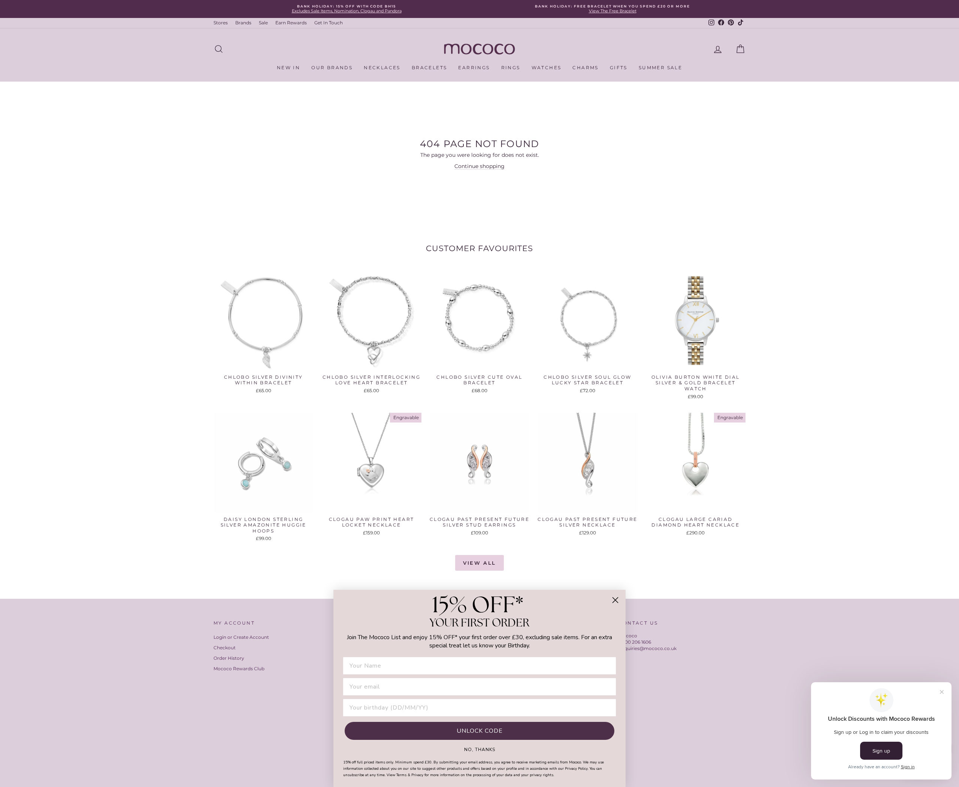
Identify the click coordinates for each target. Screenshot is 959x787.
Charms (585, 67)
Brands (243, 22)
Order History (229, 658)
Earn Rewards (291, 22)
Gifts (618, 67)
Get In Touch (328, 22)
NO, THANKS (479, 749)
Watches (547, 67)
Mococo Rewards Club (239, 668)
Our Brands (332, 67)
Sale (263, 22)
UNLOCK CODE (480, 731)
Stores (221, 22)
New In (288, 67)
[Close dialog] (615, 600)
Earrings (474, 67)
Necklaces (382, 67)
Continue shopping (479, 166)
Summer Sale (660, 67)
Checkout (225, 647)
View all (479, 563)
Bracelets (429, 67)
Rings (510, 67)
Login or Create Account (241, 637)
